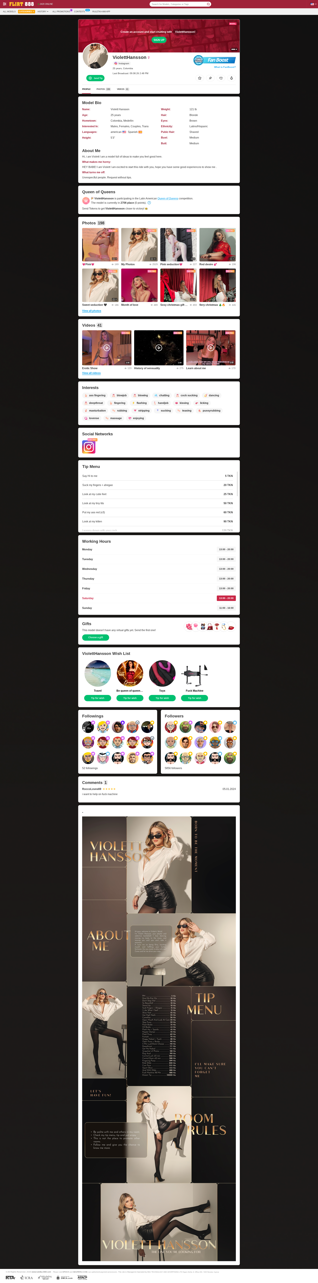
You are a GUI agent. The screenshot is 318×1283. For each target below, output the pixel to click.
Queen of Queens (168, 198)
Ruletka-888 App (101, 11)
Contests (79, 11)
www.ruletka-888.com (41, 1272)
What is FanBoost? (225, 67)
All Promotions (61, 11)
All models (9, 11)
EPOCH (66, 1272)
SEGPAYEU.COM (80, 1272)
